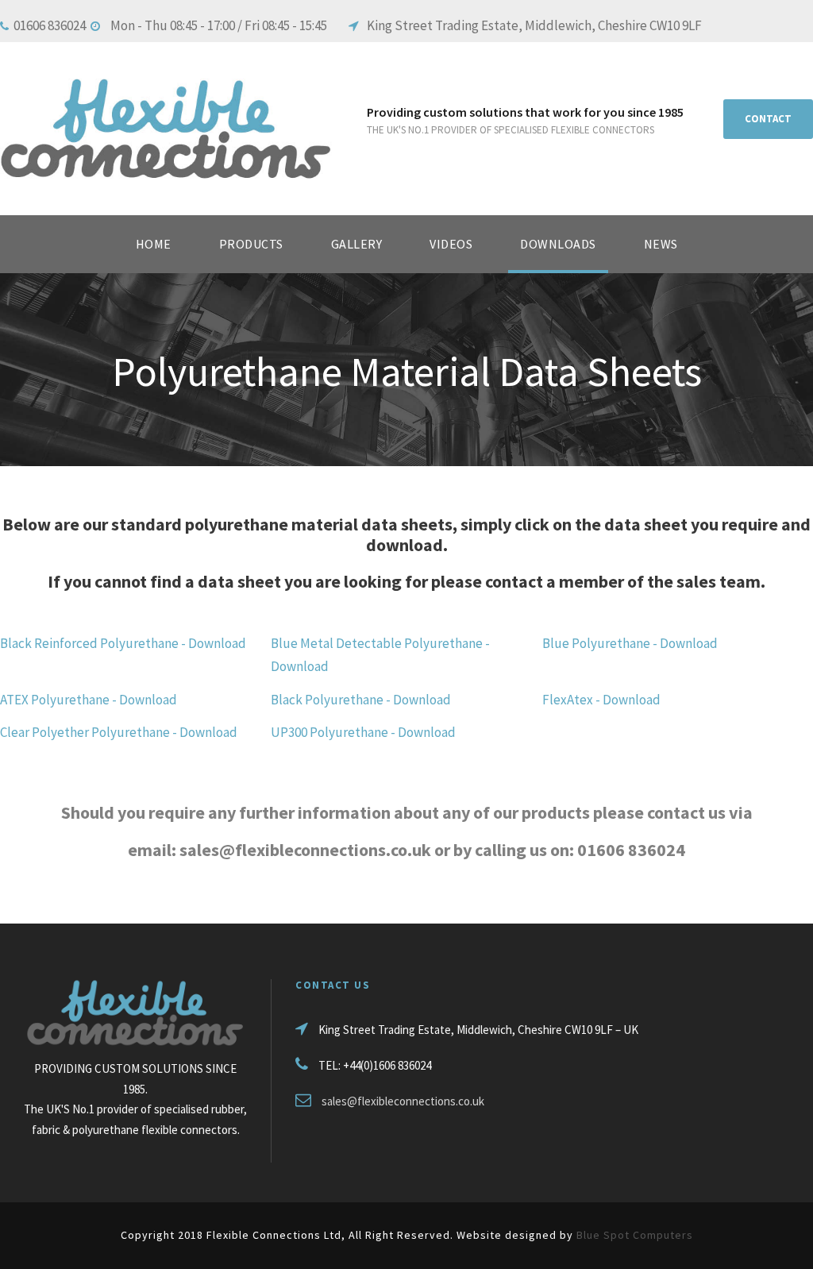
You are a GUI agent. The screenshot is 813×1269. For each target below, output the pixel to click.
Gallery (357, 244)
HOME (153, 244)
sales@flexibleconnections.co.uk (403, 1101)
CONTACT (768, 118)
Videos (451, 244)
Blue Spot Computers (634, 1235)
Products (251, 244)
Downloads (558, 244)
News (661, 244)
